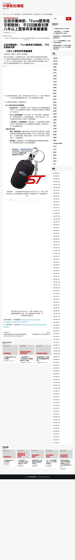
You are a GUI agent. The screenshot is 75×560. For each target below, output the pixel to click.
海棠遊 (54, 69)
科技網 (54, 84)
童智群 (25, 353)
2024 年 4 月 (56, 236)
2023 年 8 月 (56, 259)
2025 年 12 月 (56, 181)
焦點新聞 (55, 58)
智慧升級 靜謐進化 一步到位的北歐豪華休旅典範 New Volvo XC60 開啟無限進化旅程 (62, 47)
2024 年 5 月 (56, 233)
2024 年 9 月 (56, 222)
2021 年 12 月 (56, 313)
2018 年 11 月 (56, 419)
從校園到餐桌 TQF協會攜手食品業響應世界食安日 (62, 37)
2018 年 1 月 (56, 439)
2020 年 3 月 (56, 373)
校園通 (54, 119)
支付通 (54, 81)
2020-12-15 (13, 32)
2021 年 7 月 (56, 328)
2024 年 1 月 (56, 244)
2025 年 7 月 (56, 196)
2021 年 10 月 (56, 319)
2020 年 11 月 (56, 351)
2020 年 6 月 (56, 365)
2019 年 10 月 (56, 388)
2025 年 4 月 (56, 201)
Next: (41, 333)
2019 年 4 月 (56, 405)
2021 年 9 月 (56, 322)
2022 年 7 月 (56, 296)
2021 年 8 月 (56, 325)
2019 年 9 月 (56, 391)
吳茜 (54, 164)
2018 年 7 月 (56, 431)
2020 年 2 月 (56, 376)
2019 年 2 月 (56, 411)
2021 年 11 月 (56, 316)
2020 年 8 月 (56, 359)
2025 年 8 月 (56, 193)
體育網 (54, 87)
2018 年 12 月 (56, 416)
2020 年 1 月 (56, 379)
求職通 (54, 137)
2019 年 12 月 (56, 382)
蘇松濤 (54, 158)
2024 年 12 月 (56, 213)
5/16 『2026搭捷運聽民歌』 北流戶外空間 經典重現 (62, 41)
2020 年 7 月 (56, 362)
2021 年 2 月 (56, 342)
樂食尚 (5, 353)
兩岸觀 (54, 111)
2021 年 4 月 (56, 336)
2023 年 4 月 (56, 270)
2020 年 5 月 (56, 368)
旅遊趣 (54, 75)
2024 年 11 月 (56, 216)
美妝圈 (54, 96)
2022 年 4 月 (56, 305)
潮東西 (54, 90)
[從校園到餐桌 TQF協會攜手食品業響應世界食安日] (43, 350)
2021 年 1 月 (56, 345)
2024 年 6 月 (56, 230)
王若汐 (54, 149)
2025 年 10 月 (56, 187)
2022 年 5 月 (56, 302)
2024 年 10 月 (56, 219)
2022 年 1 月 (56, 310)
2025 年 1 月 (56, 210)
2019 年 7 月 (56, 396)
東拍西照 (55, 64)
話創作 (54, 122)
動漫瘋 (54, 102)
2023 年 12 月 (56, 247)
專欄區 (54, 134)
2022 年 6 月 (56, 299)
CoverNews (39, 477)
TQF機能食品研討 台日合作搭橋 (61, 28)
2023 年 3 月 (56, 273)
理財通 (54, 78)
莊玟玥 (9, 353)
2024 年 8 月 (56, 224)
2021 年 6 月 (56, 330)
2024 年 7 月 (56, 227)
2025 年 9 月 (56, 190)
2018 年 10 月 (56, 422)
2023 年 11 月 (56, 250)
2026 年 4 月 (56, 176)
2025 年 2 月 (56, 207)
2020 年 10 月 (56, 353)
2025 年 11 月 (56, 184)
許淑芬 (54, 161)
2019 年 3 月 (56, 408)
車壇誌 (54, 67)
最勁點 (54, 93)
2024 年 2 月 (56, 242)
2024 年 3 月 (56, 239)
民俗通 (54, 131)
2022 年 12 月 (56, 282)
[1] (14, 136)
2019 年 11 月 (56, 385)
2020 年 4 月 (56, 371)
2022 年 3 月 (56, 308)
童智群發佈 (7, 32)
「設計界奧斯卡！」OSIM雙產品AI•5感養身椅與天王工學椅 (61, 32)
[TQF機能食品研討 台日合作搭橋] (10, 350)
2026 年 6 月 (56, 173)
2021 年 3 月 (56, 339)
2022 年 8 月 (56, 293)
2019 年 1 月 (56, 414)
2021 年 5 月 (56, 333)
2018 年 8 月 (56, 428)
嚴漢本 (22, 353)
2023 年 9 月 (56, 256)
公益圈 (42, 353)
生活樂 (22, 351)
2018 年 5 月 (56, 434)
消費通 (25, 351)
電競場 (54, 125)
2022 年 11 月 (56, 285)
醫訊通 (54, 114)
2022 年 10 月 (56, 287)
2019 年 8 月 (56, 394)
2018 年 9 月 (56, 425)
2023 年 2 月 (56, 276)
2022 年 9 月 (56, 290)
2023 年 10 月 (56, 253)
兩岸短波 (55, 61)
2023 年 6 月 (56, 265)
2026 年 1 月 (56, 179)
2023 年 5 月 (56, 267)
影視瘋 (54, 108)
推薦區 (54, 140)
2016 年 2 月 (56, 442)
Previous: (15, 334)
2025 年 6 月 (56, 199)
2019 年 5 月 (56, 402)
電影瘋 (54, 105)
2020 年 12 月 (56, 348)
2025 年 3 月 (56, 204)
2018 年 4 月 (56, 437)
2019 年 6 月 (56, 399)
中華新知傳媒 (13, 6)
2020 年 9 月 (56, 356)
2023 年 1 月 (56, 279)
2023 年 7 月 (56, 262)
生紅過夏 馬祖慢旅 (57, 143)
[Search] (72, 13)
